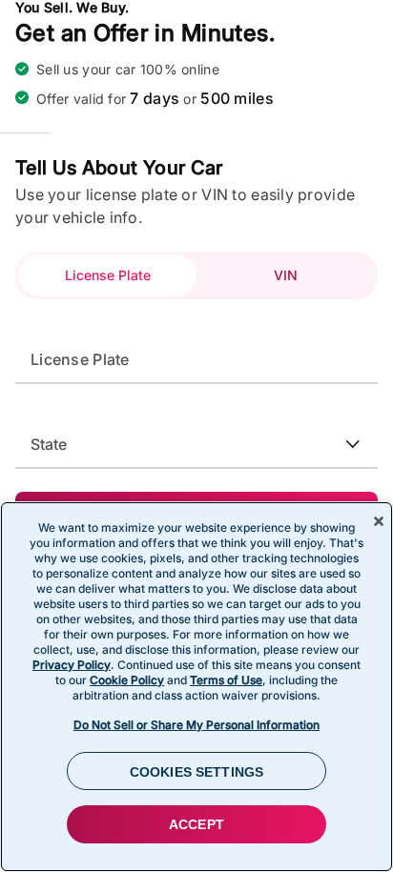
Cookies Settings (196, 772)
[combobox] (196, 434)
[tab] (107, 275)
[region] (196, 686)
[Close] (378, 521)
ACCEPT (196, 824)
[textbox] (196, 359)
